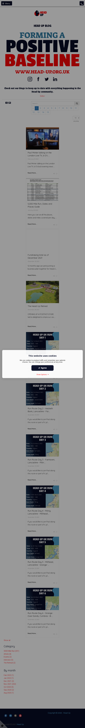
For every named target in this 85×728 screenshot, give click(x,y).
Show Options (42, 374)
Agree (43, 368)
